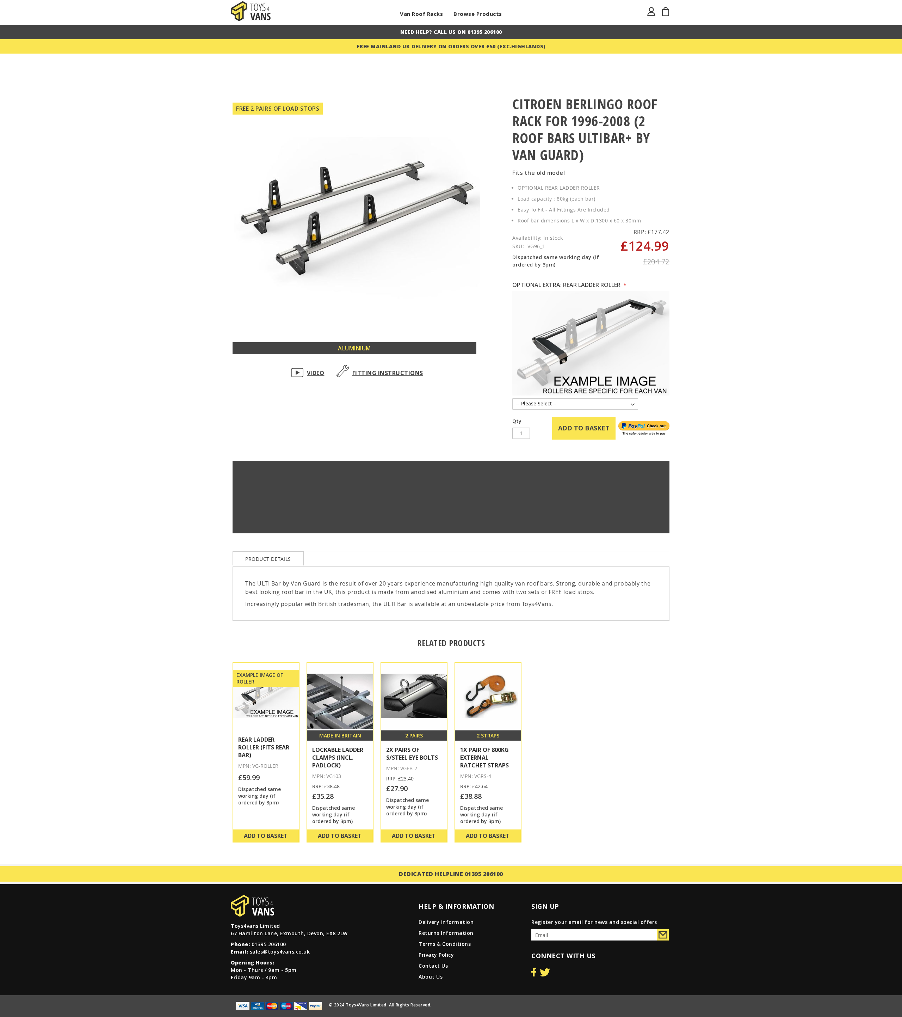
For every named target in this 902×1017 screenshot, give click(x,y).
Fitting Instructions (387, 373)
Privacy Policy (436, 954)
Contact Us (433, 965)
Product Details (268, 559)
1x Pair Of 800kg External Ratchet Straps (484, 757)
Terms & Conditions (445, 944)
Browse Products (477, 13)
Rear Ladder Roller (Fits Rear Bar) (263, 747)
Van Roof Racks (421, 13)
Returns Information (446, 933)
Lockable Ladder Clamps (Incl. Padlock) (337, 757)
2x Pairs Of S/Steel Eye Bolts (412, 753)
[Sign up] (663, 935)
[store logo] (251, 11)
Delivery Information (446, 922)
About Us (431, 976)
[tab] (268, 558)
